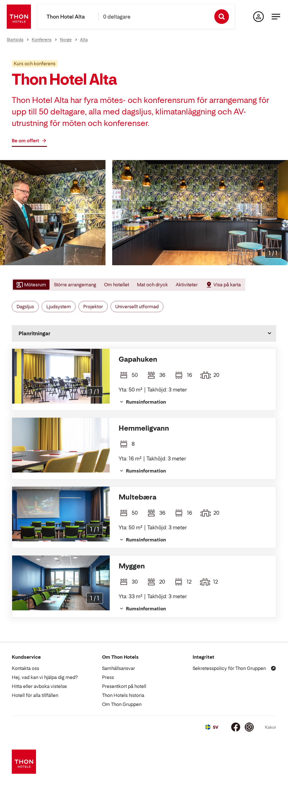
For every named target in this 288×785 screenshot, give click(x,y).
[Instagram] (249, 727)
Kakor (270, 727)
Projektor (93, 306)
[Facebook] (235, 727)
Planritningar (34, 333)
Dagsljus (25, 306)
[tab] (31, 284)
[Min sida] (258, 16)
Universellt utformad (137, 306)
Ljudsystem (58, 306)
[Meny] (276, 16)
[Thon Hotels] (19, 17)
